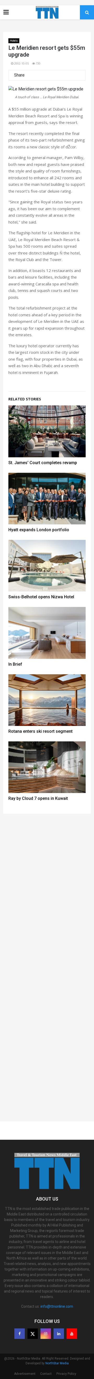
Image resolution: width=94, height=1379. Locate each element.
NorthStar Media (57, 1363)
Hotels (14, 40)
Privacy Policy (66, 1374)
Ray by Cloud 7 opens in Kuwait (38, 798)
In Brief (15, 664)
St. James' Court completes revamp (42, 462)
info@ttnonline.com (56, 1306)
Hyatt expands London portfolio (38, 529)
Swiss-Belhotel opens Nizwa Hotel (41, 596)
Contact (46, 1374)
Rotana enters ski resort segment (40, 731)
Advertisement (25, 1374)
